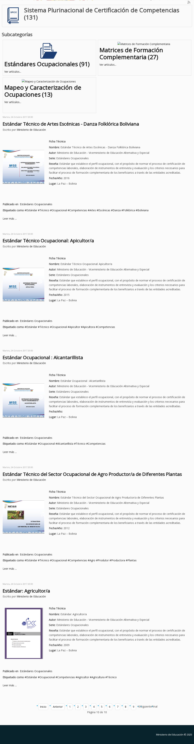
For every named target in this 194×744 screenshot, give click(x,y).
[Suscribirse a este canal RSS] (189, 2)
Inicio (43, 706)
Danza (117, 210)
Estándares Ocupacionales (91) (47, 64)
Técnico (44, 210)
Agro (92, 560)
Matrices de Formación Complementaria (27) (131, 53)
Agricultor (83, 677)
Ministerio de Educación (31, 129)
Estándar (31, 210)
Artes (92, 210)
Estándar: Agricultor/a (26, 591)
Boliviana (143, 210)
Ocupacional (59, 210)
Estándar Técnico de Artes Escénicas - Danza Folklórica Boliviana (71, 124)
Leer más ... (10, 218)
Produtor (103, 560)
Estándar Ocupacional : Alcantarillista (43, 357)
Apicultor (74, 327)
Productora (118, 560)
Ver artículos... (12, 71)
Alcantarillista (65, 443)
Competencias (78, 210)
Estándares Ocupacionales (36, 204)
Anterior (58, 706)
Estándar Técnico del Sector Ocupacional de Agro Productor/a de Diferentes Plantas (92, 474)
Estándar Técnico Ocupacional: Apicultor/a (48, 240)
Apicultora (89, 327)
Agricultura (98, 677)
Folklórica (129, 210)
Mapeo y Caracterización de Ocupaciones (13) (42, 91)
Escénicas (104, 210)
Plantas (132, 560)
